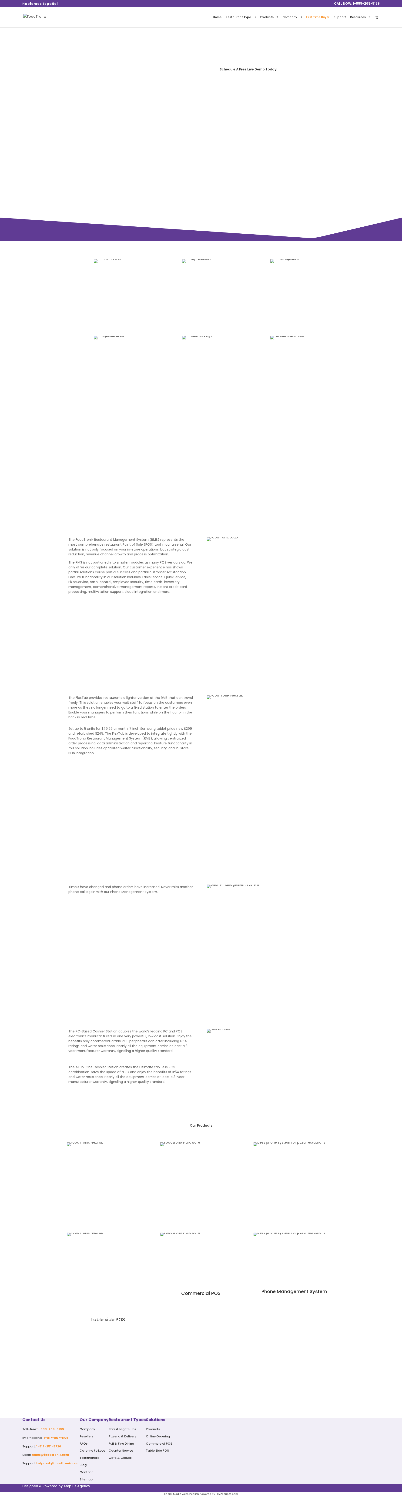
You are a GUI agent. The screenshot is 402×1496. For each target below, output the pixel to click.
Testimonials (89, 1458)
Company (289, 17)
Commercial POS (159, 1443)
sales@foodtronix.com (50, 1455)
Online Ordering (158, 1436)
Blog (83, 1465)
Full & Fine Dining (121, 1443)
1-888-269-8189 (50, 1429)
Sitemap (86, 1479)
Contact (86, 1472)
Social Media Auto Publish (181, 1494)
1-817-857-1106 (56, 1438)
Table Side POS (157, 1450)
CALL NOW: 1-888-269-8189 (357, 4)
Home (217, 17)
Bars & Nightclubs (122, 1429)
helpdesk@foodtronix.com (58, 1463)
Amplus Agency (77, 1486)
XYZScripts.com (227, 1494)
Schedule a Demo (201, 1391)
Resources (358, 17)
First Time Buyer (317, 17)
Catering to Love (92, 1450)
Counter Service (121, 1450)
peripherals (138, 1041)
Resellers (86, 1436)
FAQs (83, 1443)
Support (340, 17)
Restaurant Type (238, 17)
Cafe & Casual (120, 1458)
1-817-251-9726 (48, 1446)
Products (267, 17)
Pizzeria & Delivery (122, 1436)
